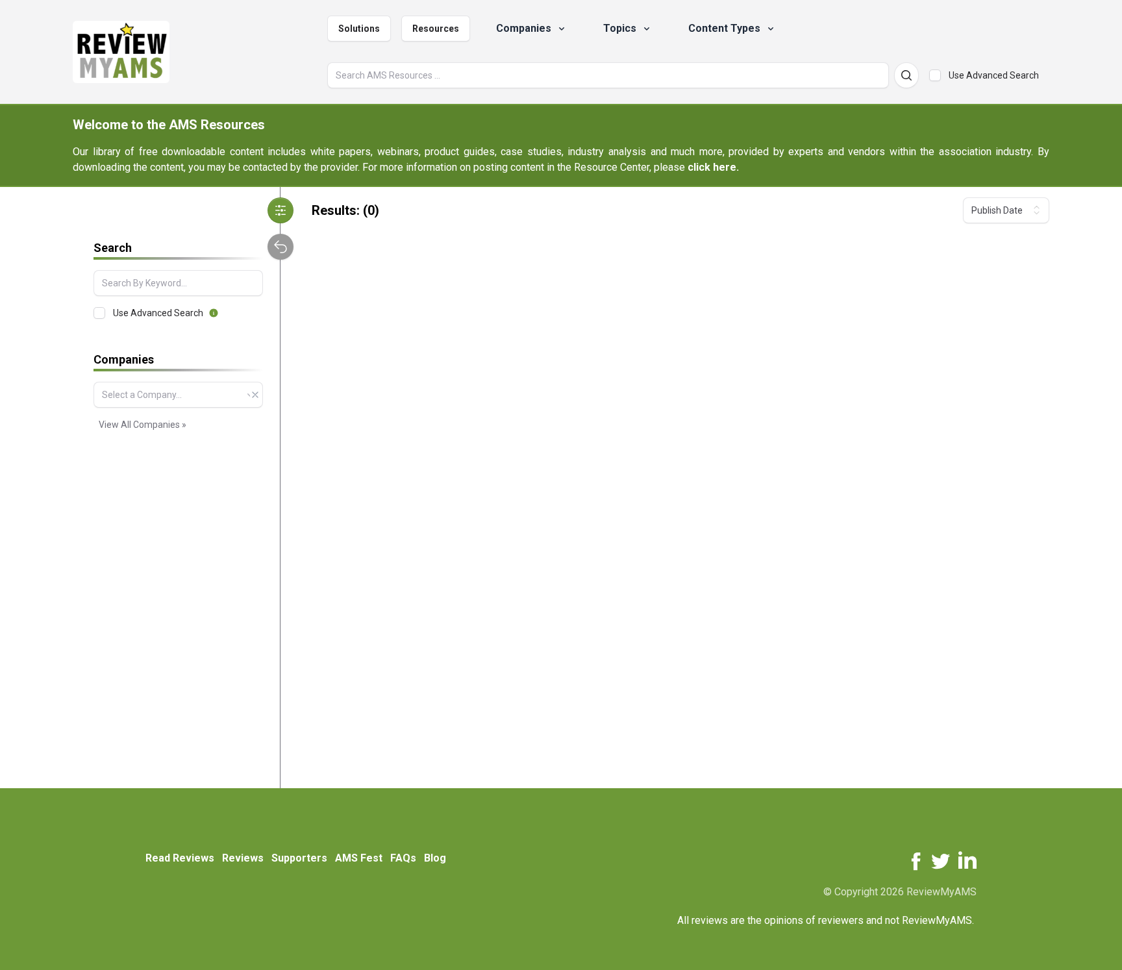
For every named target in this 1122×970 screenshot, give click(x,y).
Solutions (359, 28)
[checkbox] (935, 75)
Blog (435, 858)
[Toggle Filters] (280, 210)
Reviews (243, 858)
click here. (713, 167)
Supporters (299, 858)
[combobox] (178, 395)
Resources (435, 28)
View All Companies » (142, 424)
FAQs (403, 858)
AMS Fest (358, 858)
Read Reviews (179, 858)
